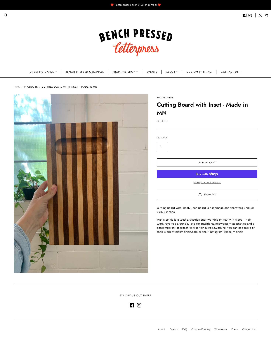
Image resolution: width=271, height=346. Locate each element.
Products (31, 86)
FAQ (184, 329)
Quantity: (162, 137)
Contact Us (230, 72)
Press (234, 329)
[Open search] (6, 15)
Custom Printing (199, 72)
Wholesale (220, 329)
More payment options (207, 182)
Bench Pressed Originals (84, 72)
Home (17, 87)
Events (152, 72)
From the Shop (124, 72)
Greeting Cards (42, 72)
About (170, 72)
